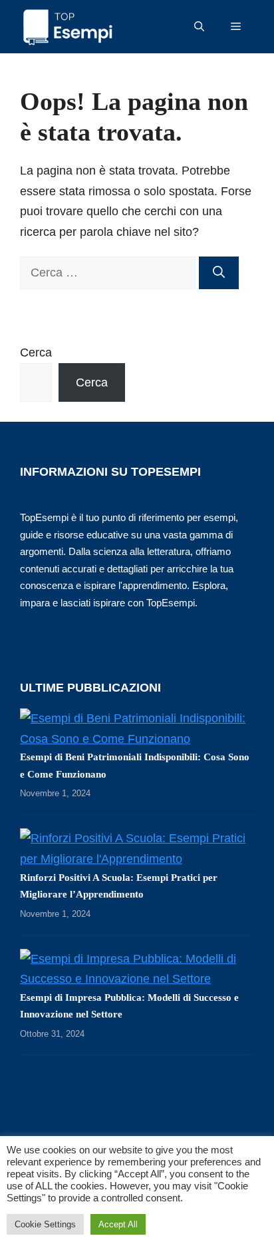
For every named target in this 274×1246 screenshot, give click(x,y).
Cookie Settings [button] (45, 1224)
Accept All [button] (118, 1224)
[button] (199, 27)
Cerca (36, 352)
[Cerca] (219, 273)
